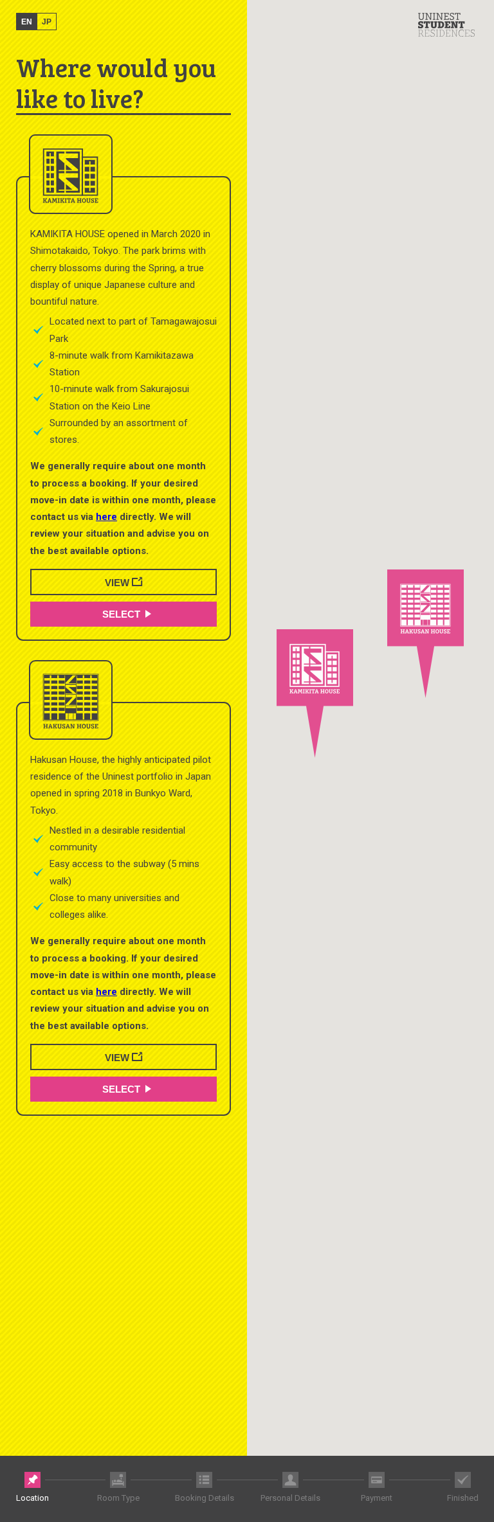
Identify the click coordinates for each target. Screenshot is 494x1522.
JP (46, 21)
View (118, 582)
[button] (314, 693)
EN (26, 21)
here (106, 517)
